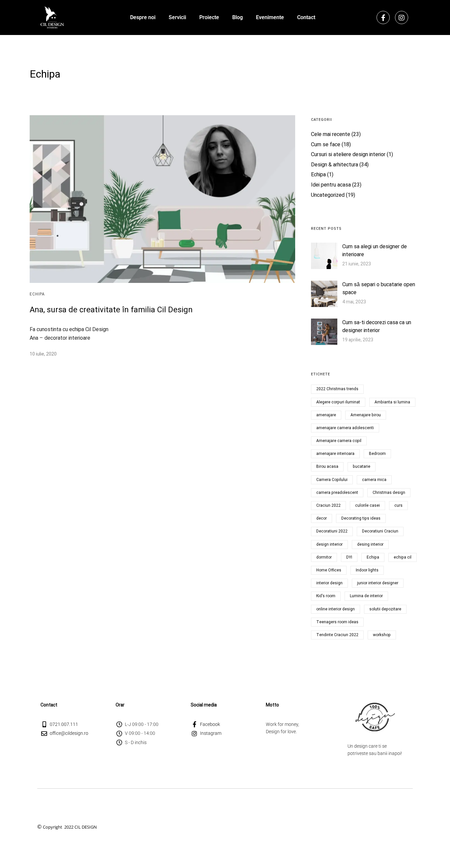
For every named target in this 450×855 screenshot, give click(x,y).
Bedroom (377, 454)
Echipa (37, 294)
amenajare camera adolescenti (345, 428)
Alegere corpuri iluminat (338, 402)
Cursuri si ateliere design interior (348, 154)
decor (321, 518)
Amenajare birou (366, 415)
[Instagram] (401, 17)
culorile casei (367, 505)
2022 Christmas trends (337, 389)
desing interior (370, 544)
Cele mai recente (330, 134)
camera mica (374, 480)
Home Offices (328, 570)
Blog (237, 17)
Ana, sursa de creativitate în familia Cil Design (111, 310)
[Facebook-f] (383, 17)
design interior (329, 544)
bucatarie (361, 466)
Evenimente (270, 17)
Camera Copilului (332, 480)
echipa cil (402, 557)
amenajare (326, 415)
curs (398, 505)
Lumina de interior (366, 596)
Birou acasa (327, 466)
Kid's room (325, 596)
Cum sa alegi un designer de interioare (374, 250)
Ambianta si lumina (392, 402)
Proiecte (209, 17)
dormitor (324, 557)
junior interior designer (377, 583)
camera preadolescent (337, 493)
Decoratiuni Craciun (380, 531)
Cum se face (325, 145)
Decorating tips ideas (360, 518)
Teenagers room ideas (337, 622)
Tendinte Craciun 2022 (337, 635)
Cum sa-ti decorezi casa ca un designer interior (376, 326)
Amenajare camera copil (338, 441)
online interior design (335, 609)
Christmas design (389, 493)
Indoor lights (367, 570)
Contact (306, 17)
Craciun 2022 (328, 505)
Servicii (177, 17)
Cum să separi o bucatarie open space (378, 288)
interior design (329, 583)
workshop (382, 635)
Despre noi (142, 17)
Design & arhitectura (334, 165)
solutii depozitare (385, 609)
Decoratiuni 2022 (332, 531)
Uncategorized (328, 195)
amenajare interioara (335, 454)
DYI (349, 557)
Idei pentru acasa (331, 185)
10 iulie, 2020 (43, 354)
